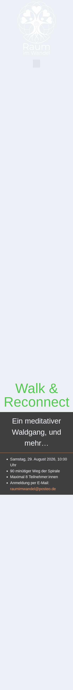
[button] (36, 64)
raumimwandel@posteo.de (33, 489)
